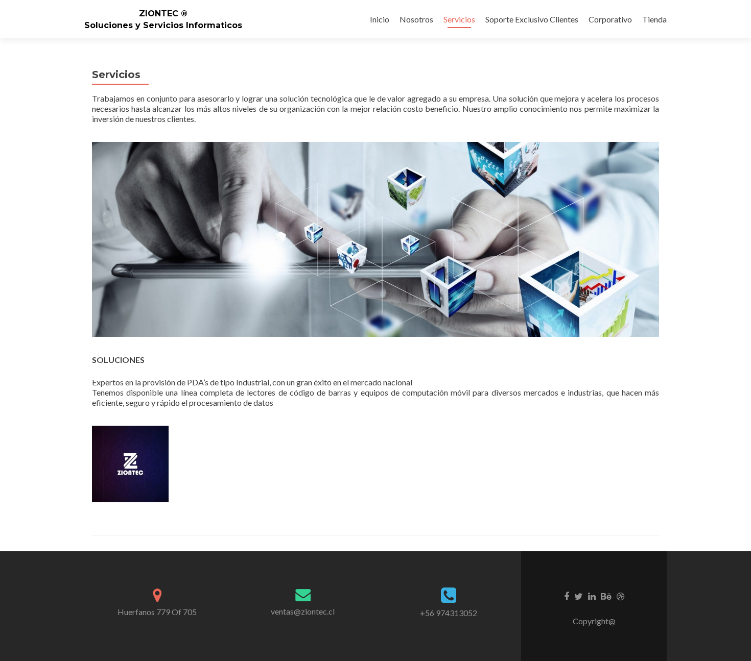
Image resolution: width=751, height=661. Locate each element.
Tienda (654, 19)
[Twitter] (578, 595)
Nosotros (416, 19)
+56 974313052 (448, 613)
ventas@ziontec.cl (303, 611)
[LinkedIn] (592, 595)
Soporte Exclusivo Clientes (531, 19)
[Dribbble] (620, 595)
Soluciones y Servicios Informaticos (163, 25)
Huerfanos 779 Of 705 (157, 612)
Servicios (459, 19)
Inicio (379, 19)
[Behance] (606, 595)
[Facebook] (566, 595)
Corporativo (610, 19)
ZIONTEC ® (163, 13)
